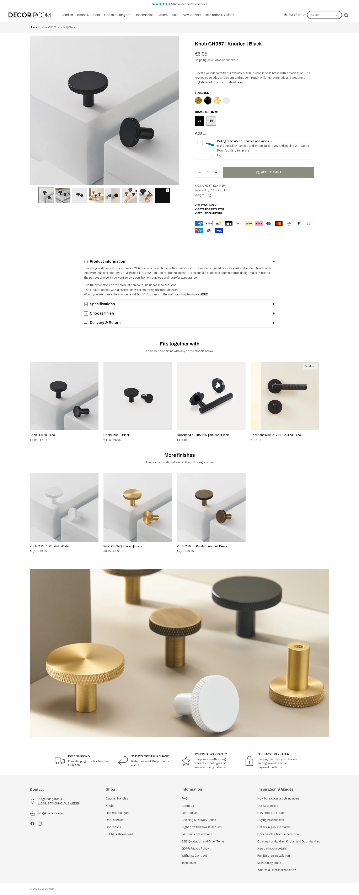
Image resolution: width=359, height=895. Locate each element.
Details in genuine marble (274, 827)
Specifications (102, 304)
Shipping (201, 60)
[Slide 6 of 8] (129, 195)
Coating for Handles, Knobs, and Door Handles (288, 841)
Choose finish (102, 313)
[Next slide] (324, 401)
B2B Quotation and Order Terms (203, 841)
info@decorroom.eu (50, 813)
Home (33, 27)
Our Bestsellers (267, 805)
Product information (107, 261)
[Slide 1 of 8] (46, 195)
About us (188, 805)
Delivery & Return (105, 323)
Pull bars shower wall (119, 834)
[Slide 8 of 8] (162, 195)
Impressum (189, 862)
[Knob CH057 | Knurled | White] (226, 100)
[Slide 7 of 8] (146, 195)
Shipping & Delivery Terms (199, 820)
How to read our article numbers (278, 798)
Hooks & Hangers (117, 812)
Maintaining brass (269, 862)
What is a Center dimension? (276, 870)
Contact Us (190, 812)
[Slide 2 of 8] (62, 195)
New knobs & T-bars (271, 812)
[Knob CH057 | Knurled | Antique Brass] (198, 100)
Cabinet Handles (117, 798)
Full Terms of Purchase (197, 834)
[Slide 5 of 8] (112, 195)
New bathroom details (272, 848)
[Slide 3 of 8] (79, 195)
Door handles (115, 820)
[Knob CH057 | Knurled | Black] (207, 100)
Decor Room (47, 888)
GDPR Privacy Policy (195, 848)
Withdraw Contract (194, 855)
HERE (204, 294)
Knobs (110, 805)
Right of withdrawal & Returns (202, 827)
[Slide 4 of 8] (96, 195)
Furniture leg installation (273, 855)
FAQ (184, 798)
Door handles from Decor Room (278, 834)
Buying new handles (270, 820)
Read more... (237, 82)
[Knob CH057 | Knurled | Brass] (217, 100)
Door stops (113, 827)
